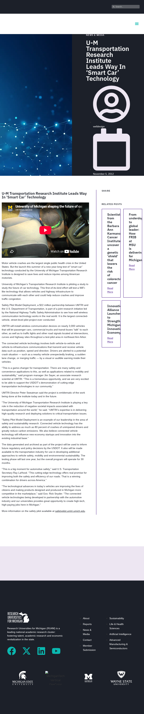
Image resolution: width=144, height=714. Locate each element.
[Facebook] (11, 651)
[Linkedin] (41, 651)
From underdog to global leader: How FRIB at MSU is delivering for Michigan (136, 237)
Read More (110, 290)
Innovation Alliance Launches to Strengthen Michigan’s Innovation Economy (115, 319)
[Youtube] (56, 651)
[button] (137, 24)
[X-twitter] (26, 651)
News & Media (95, 35)
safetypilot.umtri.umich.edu (70, 511)
